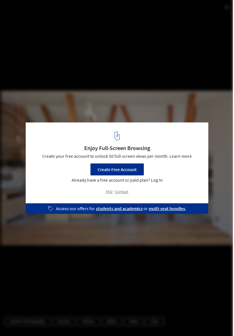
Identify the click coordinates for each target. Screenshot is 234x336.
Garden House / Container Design (53, 10)
